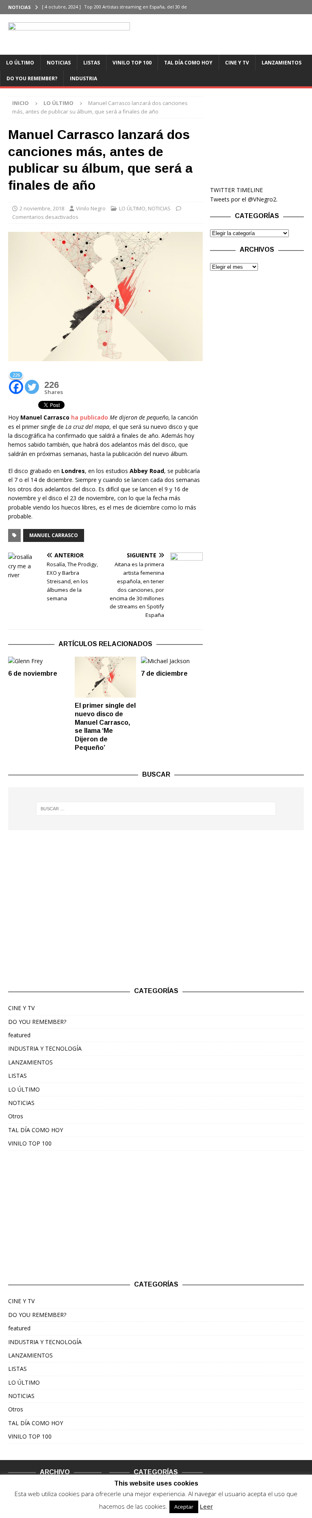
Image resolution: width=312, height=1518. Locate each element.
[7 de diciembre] (172, 661)
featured (19, 1035)
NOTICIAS (59, 62)
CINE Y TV (237, 62)
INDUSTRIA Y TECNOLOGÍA (45, 1048)
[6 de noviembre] (39, 661)
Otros (15, 1116)
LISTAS (91, 62)
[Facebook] (289, 7)
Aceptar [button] (183, 1506)
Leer (206, 1506)
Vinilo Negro (91, 208)
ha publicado (89, 417)
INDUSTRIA (83, 78)
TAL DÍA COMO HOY (188, 62)
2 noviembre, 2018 (42, 208)
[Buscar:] (156, 809)
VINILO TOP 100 (132, 62)
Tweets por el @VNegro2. (243, 199)
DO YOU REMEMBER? (31, 78)
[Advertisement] (256, 137)
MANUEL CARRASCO (53, 535)
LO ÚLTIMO (20, 62)
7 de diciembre (164, 673)
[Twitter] (305, 7)
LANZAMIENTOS (281, 62)
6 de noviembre (32, 673)
